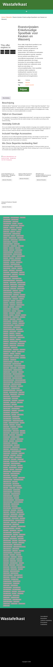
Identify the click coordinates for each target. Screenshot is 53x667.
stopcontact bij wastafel (7, 398)
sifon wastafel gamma (7, 414)
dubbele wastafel (15, 550)
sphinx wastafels (19, 402)
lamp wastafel (12, 469)
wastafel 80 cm (6, 337)
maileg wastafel (20, 465)
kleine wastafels (15, 481)
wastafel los (21, 290)
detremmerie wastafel (17, 552)
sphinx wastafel (14, 404)
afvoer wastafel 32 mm (7, 591)
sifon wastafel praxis (7, 412)
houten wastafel (22, 518)
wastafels (19, 229)
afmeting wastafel (20, 593)
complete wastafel (13, 556)
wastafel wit (13, 235)
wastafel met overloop (21, 284)
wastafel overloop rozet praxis (15, 264)
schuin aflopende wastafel (7, 420)
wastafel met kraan (13, 286)
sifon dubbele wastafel (15, 416)
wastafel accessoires (13, 331)
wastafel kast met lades (20, 304)
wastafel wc (5, 237)
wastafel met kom (20, 286)
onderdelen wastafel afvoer (14, 449)
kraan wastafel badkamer (7, 477)
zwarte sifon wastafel (7, 219)
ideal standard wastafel (7, 518)
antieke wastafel (19, 577)
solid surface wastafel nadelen (18, 406)
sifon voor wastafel (20, 414)
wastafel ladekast (15, 294)
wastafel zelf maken (6, 235)
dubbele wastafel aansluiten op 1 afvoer (19, 546)
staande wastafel (13, 402)
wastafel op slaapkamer (7, 274)
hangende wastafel (13, 526)
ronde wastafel (6, 424)
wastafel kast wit (12, 304)
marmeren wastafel (6, 465)
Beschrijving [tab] (6, 98)
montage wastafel (21, 453)
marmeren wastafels (7, 463)
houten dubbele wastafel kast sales (9, 520)
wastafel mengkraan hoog (7, 290)
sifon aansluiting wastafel (7, 418)
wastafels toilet (6, 227)
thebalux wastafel (21, 392)
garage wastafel (6, 538)
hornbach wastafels (6, 522)
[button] (26, 11)
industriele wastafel (6, 514)
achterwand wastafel (16, 595)
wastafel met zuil (6, 284)
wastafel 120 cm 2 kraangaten (8, 355)
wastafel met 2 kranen (21, 288)
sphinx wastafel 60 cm (7, 404)
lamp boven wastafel (19, 469)
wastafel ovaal (14, 268)
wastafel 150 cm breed (20, 351)
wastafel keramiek (19, 302)
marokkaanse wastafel (14, 461)
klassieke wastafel (12, 487)
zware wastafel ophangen (7, 221)
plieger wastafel (22, 430)
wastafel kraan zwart (7, 296)
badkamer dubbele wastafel (18, 575)
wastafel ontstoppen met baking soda (9, 280)
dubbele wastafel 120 (16, 548)
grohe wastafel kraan (13, 530)
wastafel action (6, 331)
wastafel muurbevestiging (21, 282)
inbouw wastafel (6, 516)
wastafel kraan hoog (21, 296)
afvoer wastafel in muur (16, 587)
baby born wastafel (6, 577)
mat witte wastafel (6, 461)
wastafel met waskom (13, 284)
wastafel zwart (13, 231)
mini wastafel (11, 457)
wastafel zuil (18, 231)
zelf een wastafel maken (7, 223)
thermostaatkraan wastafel (13, 392)
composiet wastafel (6, 556)
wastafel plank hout (19, 262)
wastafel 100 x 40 (13, 359)
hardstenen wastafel (16, 524)
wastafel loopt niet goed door (8, 292)
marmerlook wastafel (22, 461)
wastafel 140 (12, 353)
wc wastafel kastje (6, 225)
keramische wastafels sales (8, 489)
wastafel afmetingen (19, 329)
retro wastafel (18, 424)
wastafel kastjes (6, 304)
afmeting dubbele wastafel (7, 595)
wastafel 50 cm (6, 345)
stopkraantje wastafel (13, 394)
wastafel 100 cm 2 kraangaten (8, 361)
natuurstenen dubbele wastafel (16, 451)
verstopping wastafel (7, 388)
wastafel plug (12, 262)
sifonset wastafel (20, 410)
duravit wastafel (14, 542)
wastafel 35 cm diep (6, 347)
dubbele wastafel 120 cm (7, 548)
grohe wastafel (20, 530)
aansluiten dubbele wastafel (17, 599)
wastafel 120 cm (16, 355)
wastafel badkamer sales (7, 323)
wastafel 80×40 (18, 333)
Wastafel (9, 17)
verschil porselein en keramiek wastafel (9, 390)
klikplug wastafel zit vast (7, 481)
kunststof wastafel (6, 473)
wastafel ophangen (6, 272)
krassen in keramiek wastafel (15, 473)
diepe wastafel (21, 550)
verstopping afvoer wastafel (15, 388)
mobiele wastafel (13, 455)
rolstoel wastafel (12, 424)
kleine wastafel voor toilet (7, 483)
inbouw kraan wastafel (13, 516)
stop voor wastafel (15, 398)
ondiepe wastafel (6, 449)
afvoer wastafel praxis (14, 585)
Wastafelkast (13, 618)
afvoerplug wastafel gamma (8, 583)
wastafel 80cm (6, 335)
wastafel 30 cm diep (14, 347)
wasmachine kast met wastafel (8, 365)
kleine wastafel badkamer (17, 485)
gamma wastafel (20, 538)
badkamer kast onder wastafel (8, 575)
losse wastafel (20, 467)
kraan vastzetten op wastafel (8, 479)
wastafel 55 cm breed (13, 343)
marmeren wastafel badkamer (15, 463)
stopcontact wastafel (7, 396)
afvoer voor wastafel (21, 591)
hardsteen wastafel (6, 526)
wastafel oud (5, 270)
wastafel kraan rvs (14, 296)
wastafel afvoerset (21, 323)
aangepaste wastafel (7, 603)
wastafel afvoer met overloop (19, 325)
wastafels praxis (12, 227)
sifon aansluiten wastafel (16, 418)
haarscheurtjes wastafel (21, 526)
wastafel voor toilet (6, 239)
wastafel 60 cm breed (22, 341)
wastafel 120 (22, 355)
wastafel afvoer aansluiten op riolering (9, 329)
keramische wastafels (16, 489)
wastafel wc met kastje (19, 235)
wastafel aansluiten (20, 331)
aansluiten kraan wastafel (7, 599)
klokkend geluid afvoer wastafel (18, 479)
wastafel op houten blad (7, 278)
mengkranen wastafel (18, 457)
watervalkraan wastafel (14, 225)
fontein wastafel (14, 540)
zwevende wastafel (6, 217)
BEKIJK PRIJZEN (6, 180)
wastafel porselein (6, 262)
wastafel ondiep (6, 282)
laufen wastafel (6, 469)
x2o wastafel (14, 223)
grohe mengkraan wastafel (7, 532)
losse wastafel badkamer (12, 467)
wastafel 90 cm (12, 333)
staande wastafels (6, 402)
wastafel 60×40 (12, 339)
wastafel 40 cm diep (13, 345)
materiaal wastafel (20, 459)
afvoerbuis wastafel (6, 585)
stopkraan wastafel (21, 394)
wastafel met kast (6, 288)
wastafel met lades (6, 286)
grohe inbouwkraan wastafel (8, 534)
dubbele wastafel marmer (17, 544)
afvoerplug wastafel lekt (16, 581)
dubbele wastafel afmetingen (8, 546)
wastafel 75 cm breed (13, 337)
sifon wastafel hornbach (14, 412)
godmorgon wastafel (6, 536)
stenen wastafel (21, 400)
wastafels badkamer (6, 229)
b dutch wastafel (13, 577)
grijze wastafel (15, 534)
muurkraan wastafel (14, 453)
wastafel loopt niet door (17, 292)
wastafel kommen (15, 298)
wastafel (22, 361)
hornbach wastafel (13, 522)
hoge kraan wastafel (21, 522)
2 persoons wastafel (22, 603)
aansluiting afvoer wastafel (15, 597)
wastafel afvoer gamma (16, 327)
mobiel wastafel (19, 455)
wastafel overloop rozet (17, 266)
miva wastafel (6, 457)
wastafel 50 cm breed (21, 343)
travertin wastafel (19, 390)
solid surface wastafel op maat (8, 406)
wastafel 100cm (22, 357)
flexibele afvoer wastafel (7, 542)
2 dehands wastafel (6, 605)
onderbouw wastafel (23, 449)
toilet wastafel (6, 392)
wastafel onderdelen (13, 282)
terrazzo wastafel (6, 394)
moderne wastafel (6, 455)
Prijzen (23, 89)
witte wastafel (20, 223)
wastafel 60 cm (6, 343)
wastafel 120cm (18, 353)
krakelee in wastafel (14, 475)
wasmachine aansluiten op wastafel (19, 365)
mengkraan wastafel (6, 459)
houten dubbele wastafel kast (20, 520)
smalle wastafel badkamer (15, 408)
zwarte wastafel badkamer (15, 217)
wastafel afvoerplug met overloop (8, 325)
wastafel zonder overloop (7, 233)
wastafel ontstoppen (19, 280)
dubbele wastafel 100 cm (7, 550)
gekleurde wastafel (20, 536)
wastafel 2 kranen (15, 349)
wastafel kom (21, 298)
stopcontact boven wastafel (15, 396)
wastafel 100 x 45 (6, 359)
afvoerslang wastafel (7, 579)
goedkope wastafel (22, 534)
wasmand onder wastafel (7, 363)
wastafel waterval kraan (12, 237)
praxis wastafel (20, 426)
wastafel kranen (22, 294)
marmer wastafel (13, 465)
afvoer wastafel (14, 591)
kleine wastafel (6, 487)
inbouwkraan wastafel (14, 514)
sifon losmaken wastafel (7, 416)
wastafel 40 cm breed (20, 345)
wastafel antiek (15, 323)
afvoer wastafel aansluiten (16, 589)
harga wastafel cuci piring (7, 524)
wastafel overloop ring (7, 268)
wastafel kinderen (12, 302)
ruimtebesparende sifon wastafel (13, 422)
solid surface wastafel (7, 408)
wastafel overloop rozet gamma (8, 266)
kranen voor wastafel (7, 475)
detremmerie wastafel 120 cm (8, 552)
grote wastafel (18, 528)
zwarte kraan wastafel (15, 219)
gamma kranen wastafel (7, 540)
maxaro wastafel (13, 459)
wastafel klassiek (19, 300)
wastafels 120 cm (13, 229)
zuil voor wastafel (15, 221)
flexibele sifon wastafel (22, 540)
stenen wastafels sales (7, 400)
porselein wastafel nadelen (7, 430)
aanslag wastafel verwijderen (8, 601)
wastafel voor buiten (22, 239)
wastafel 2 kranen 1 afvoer (7, 349)
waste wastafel (21, 225)
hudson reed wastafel (15, 518)
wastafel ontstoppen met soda (16, 278)
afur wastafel (14, 593)
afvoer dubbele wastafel (7, 593)
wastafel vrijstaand (20, 237)
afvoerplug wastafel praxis (7, 581)
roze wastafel (22, 422)
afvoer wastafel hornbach (7, 589)
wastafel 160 (14, 351)
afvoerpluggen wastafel (14, 579)
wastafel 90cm (6, 333)
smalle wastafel (14, 410)
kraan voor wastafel (21, 477)
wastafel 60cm (18, 339)
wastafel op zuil (22, 272)
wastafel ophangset (19, 270)
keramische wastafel (17, 491)
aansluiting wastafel (6, 597)
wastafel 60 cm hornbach (13, 341)
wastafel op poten (14, 274)
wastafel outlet (20, 268)
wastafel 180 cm (22, 349)
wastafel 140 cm (6, 353)
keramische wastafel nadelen (8, 491)
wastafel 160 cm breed (7, 351)
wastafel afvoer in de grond (7, 327)
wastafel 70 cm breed (21, 337)
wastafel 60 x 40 (6, 341)
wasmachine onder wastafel (17, 363)
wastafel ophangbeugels (14, 272)
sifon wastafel (14, 414)
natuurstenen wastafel (7, 451)
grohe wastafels (6, 530)
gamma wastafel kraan (13, 538)
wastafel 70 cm (6, 339)
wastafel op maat (6, 276)
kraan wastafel (15, 477)
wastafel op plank (21, 274)
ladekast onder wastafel (7, 471)
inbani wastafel (20, 516)
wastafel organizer (11, 270)
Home (3, 17)
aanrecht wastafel (16, 601)
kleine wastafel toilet (16, 483)
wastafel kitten (6, 302)
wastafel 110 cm (6, 357)
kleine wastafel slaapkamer (7, 485)
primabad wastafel (13, 426)
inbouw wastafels (21, 514)
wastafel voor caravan (14, 239)
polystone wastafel (15, 430)
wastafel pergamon (6, 264)
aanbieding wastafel (14, 603)
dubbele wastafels (21, 542)
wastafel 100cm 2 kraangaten (14, 357)
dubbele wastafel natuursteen (8, 544)
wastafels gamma (18, 227)
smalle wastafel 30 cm (7, 410)
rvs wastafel (5, 422)
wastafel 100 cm (16, 361)
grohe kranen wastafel (16, 532)
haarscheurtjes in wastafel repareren (9, 528)
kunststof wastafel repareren (16, 471)
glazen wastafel (13, 536)
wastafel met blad (13, 288)
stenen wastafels (14, 400)
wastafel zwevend (6, 231)
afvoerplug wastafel (16, 583)
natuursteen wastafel (7, 453)
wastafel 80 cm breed (19, 335)
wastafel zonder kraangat (16, 233)
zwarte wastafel (22, 217)
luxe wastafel (5, 467)
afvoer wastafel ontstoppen (7, 587)
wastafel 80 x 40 (12, 335)
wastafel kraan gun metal (7, 298)
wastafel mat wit (15, 290)
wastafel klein (13, 300)
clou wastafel (20, 556)
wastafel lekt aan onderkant (8, 294)
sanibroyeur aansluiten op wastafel (18, 420)
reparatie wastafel (6, 426)
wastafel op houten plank (14, 276)
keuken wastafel (29, 85)
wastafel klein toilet (6, 300)
